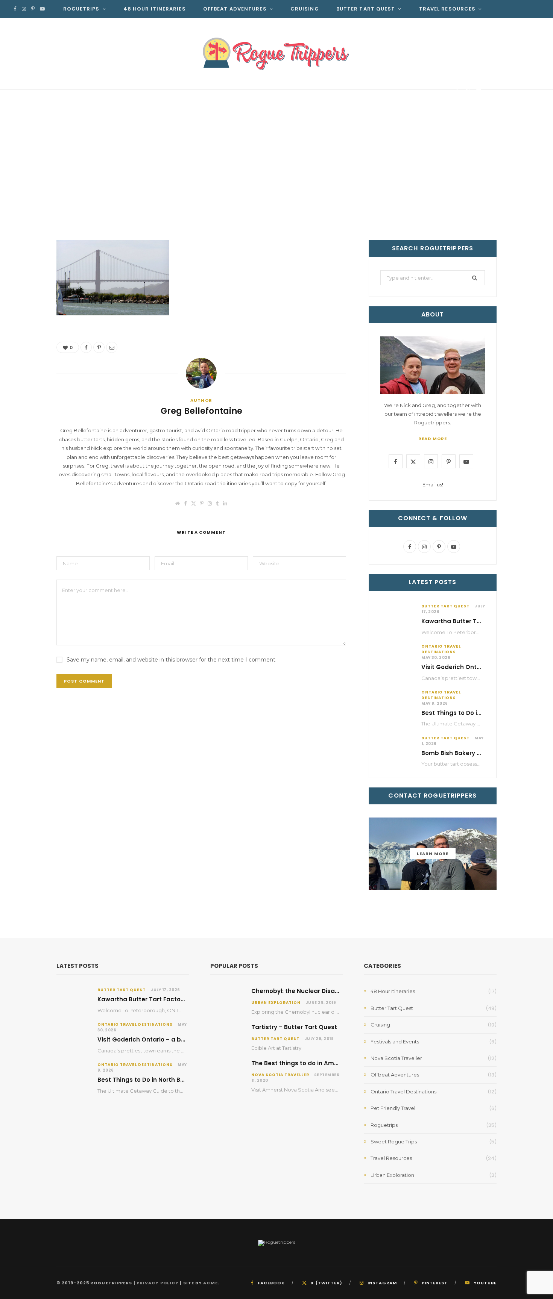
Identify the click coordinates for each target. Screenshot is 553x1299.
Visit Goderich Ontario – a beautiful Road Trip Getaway (180, 1039)
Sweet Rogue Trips (394, 1142)
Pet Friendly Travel (393, 1108)
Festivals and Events (395, 1042)
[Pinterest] (467, 91)
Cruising (304, 8)
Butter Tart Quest (365, 8)
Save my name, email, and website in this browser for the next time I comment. (171, 659)
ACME (210, 1283)
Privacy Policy (158, 1283)
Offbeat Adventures (235, 8)
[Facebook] (457, 91)
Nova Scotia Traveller (280, 1075)
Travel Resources (447, 8)
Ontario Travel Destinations (441, 649)
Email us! (432, 484)
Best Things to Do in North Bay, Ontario (479, 713)
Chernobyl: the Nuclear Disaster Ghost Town (317, 991)
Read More (432, 439)
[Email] (478, 91)
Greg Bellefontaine (100, 92)
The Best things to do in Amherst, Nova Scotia (320, 1063)
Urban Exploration (276, 1002)
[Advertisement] (276, 183)
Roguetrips (81, 8)
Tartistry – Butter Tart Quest (294, 1027)
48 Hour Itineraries (154, 8)
